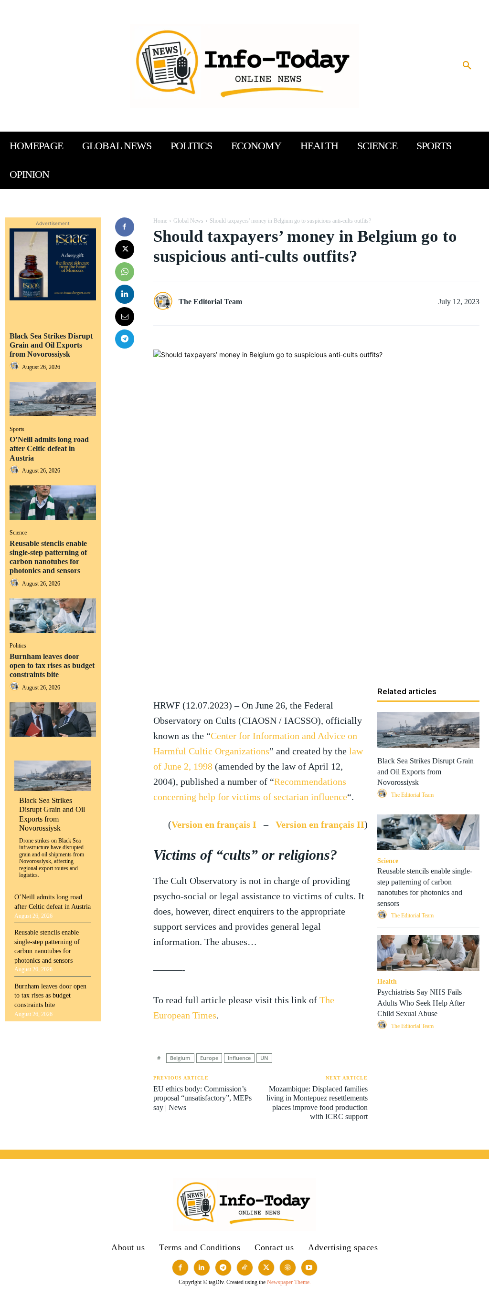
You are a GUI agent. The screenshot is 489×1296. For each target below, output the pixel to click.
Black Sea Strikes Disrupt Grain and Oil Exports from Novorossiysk (51, 345)
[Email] (124, 316)
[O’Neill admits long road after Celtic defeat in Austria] (53, 502)
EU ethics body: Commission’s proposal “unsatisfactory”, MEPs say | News (202, 1098)
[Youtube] (309, 1267)
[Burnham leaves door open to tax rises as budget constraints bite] (53, 719)
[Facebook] (124, 227)
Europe (209, 1057)
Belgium (180, 1057)
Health (387, 981)
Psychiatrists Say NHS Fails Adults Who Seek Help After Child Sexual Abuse (421, 1003)
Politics (18, 645)
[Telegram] (124, 339)
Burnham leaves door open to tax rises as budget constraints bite (52, 665)
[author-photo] (16, 366)
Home (160, 220)
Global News (188, 220)
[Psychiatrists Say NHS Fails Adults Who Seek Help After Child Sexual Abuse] (428, 953)
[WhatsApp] (124, 271)
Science (18, 532)
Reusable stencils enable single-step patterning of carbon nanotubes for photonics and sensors (48, 557)
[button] (467, 65)
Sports (17, 429)
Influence (239, 1057)
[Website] (287, 1267)
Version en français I (213, 824)
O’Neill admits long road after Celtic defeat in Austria (49, 448)
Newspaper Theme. (289, 1282)
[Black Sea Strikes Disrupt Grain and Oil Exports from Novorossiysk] (53, 399)
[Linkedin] (124, 294)
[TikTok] (244, 1267)
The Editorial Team (210, 302)
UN (264, 1057)
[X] (124, 249)
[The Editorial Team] (165, 301)
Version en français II (320, 824)
